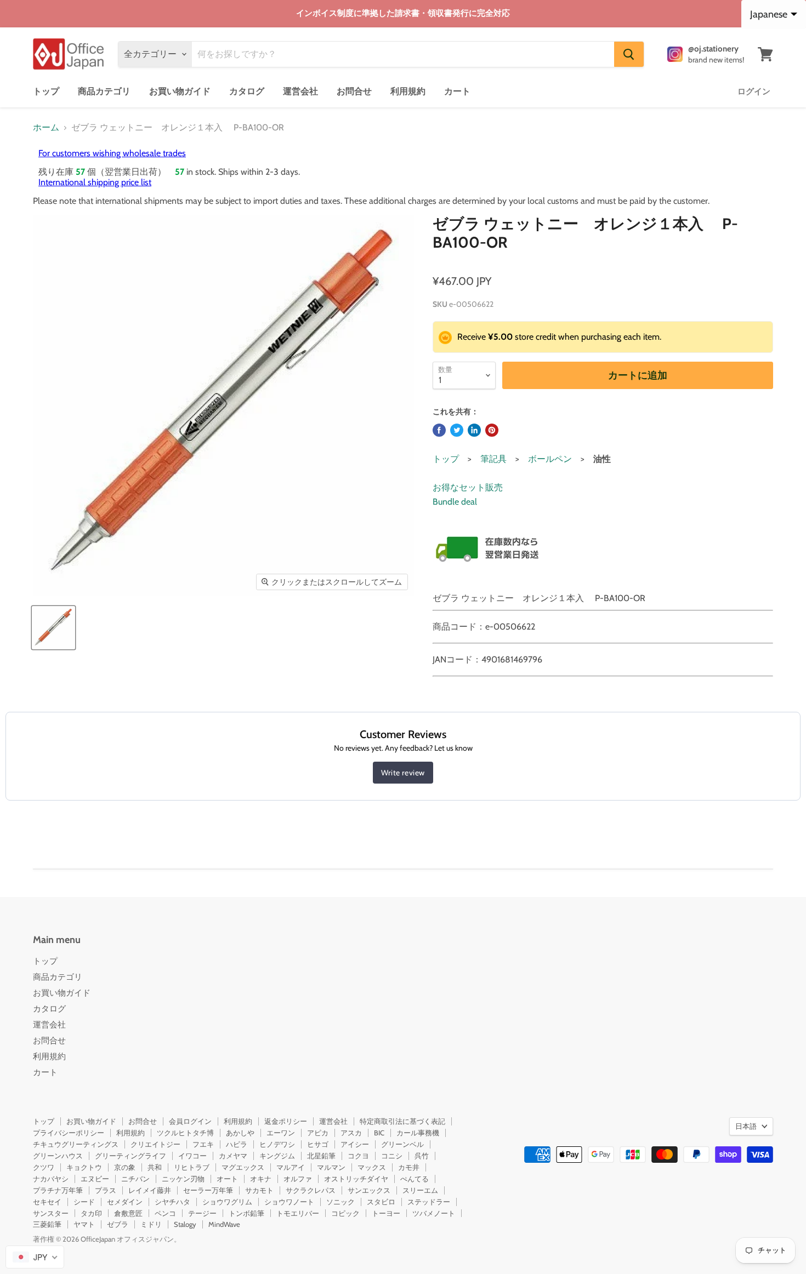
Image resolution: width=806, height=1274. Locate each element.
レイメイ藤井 (149, 1190)
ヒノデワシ (277, 1144)
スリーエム (420, 1190)
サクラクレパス (311, 1190)
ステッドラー (428, 1201)
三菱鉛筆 (47, 1224)
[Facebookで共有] (439, 430)
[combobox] (34, 1257)
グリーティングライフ (130, 1155)
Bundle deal (455, 501)
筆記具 (493, 459)
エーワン (280, 1132)
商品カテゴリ (104, 91)
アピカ (317, 1132)
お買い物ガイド (180, 91)
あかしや (240, 1132)
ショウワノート (289, 1201)
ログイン (753, 91)
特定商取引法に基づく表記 (402, 1121)
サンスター (51, 1213)
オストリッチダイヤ (356, 1178)
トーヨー (386, 1213)
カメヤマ (233, 1155)
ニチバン (135, 1178)
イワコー (192, 1155)
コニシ (391, 1155)
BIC (379, 1132)
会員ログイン (190, 1121)
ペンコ (165, 1213)
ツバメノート (433, 1213)
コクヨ (358, 1155)
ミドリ (151, 1224)
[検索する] (629, 54)
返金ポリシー (285, 1121)
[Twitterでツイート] (456, 430)
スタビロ (381, 1201)
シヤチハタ (172, 1201)
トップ (46, 91)
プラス (105, 1190)
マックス (371, 1167)
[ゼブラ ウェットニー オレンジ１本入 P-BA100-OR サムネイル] (53, 627)
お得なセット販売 (468, 487)
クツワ (43, 1167)
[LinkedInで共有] (474, 430)
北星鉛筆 (321, 1155)
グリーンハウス (58, 1155)
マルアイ (290, 1167)
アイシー (354, 1144)
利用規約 (407, 91)
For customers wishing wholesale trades (112, 153)
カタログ (246, 91)
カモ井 (408, 1167)
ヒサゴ (317, 1144)
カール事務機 (417, 1132)
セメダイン (125, 1201)
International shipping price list (94, 182)
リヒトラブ (191, 1167)
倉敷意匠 (128, 1213)
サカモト (259, 1190)
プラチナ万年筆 (58, 1190)
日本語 (746, 1126)
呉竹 (422, 1155)
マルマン (331, 1167)
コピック (345, 1213)
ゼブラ (117, 1224)
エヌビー (95, 1178)
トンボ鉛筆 (246, 1213)
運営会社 (300, 91)
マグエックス (243, 1167)
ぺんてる (414, 1178)
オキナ (260, 1178)
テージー (202, 1213)
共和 (154, 1167)
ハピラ (236, 1144)
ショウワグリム (227, 1201)
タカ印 (91, 1213)
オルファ (297, 1178)
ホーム (46, 128)
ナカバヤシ (51, 1178)
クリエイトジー (155, 1144)
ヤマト (84, 1224)
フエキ (203, 1144)
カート (457, 91)
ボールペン (550, 459)
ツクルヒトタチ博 (185, 1132)
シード (84, 1201)
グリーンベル (402, 1144)
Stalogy (185, 1224)
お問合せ (354, 91)
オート (227, 1178)
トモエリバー (297, 1213)
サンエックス (369, 1190)
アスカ (351, 1132)
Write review (403, 773)
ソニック (340, 1201)
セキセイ (47, 1201)
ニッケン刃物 (183, 1178)
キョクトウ (84, 1167)
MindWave (224, 1224)
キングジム (277, 1155)
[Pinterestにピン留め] (491, 430)
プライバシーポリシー (68, 1132)
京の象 (124, 1167)
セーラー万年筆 (208, 1190)
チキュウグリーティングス (75, 1144)
